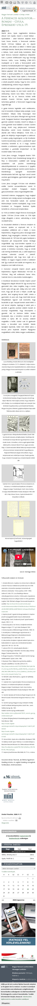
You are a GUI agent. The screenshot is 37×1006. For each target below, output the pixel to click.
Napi (8, 849)
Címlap (22, 15)
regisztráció (24, 836)
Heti (19, 849)
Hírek (27, 15)
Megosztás (5, 823)
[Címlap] (7, 7)
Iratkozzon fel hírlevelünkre (7, 3)
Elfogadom (5, 1003)
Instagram (14, 3)
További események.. (9, 872)
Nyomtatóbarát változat (10, 818)
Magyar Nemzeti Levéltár (10, 15)
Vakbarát (22, 3)
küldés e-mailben (8, 820)
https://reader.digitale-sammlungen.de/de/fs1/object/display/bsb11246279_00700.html (18, 726)
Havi (30, 849)
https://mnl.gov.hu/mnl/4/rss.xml (18, 3)
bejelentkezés (14, 838)
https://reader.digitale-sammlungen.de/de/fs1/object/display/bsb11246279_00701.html (18, 734)
